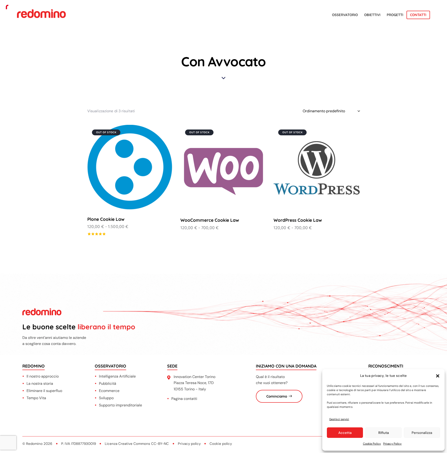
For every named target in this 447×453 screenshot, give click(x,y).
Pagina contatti (184, 398)
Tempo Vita (36, 397)
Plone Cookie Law (106, 219)
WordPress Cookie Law (298, 220)
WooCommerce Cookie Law (209, 220)
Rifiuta (383, 432)
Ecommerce (109, 390)
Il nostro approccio (43, 376)
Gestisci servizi (339, 419)
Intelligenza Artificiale (117, 376)
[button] (437, 376)
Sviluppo (106, 397)
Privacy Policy (392, 444)
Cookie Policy (372, 444)
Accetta (345, 432)
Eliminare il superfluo (44, 390)
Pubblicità (107, 383)
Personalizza (422, 432)
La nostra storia (40, 383)
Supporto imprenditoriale (120, 405)
